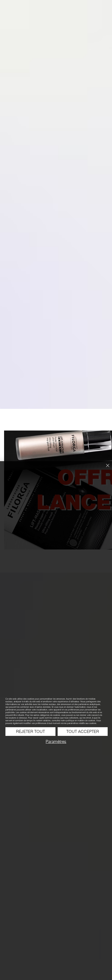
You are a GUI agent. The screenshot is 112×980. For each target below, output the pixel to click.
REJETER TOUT (30, 731)
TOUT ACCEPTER (82, 731)
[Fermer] (104, 468)
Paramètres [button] (56, 741)
